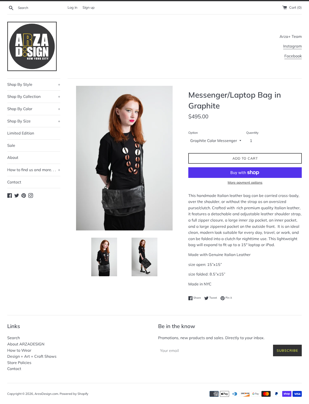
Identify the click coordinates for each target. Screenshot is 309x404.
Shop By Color (33, 108)
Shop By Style (33, 84)
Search (13, 337)
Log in (72, 7)
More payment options (245, 182)
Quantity (252, 133)
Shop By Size (33, 121)
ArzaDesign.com (46, 394)
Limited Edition (20, 133)
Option (193, 133)
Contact (14, 182)
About (12, 157)
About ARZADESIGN (25, 344)
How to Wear (19, 350)
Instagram (292, 46)
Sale (11, 145)
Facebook (293, 56)
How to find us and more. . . (33, 169)
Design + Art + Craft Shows (31, 356)
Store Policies (19, 362)
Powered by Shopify (74, 394)
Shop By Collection (33, 96)
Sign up (89, 7)
